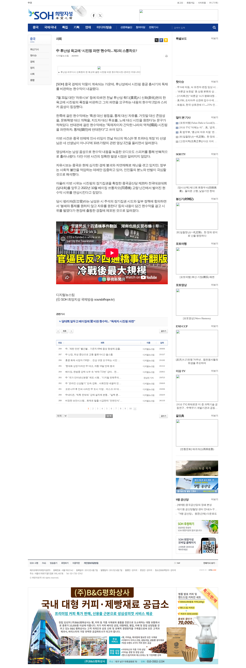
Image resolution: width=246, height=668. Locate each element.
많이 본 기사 (183, 117)
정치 (32, 67)
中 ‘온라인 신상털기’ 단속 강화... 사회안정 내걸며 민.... (93, 383)
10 (130, 408)
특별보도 (181, 38)
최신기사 (34, 49)
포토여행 (181, 243)
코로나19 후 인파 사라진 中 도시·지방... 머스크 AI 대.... (93, 389)
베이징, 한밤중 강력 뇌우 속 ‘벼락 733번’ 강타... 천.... (92, 371)
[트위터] (157, 40)
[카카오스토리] (166, 40)
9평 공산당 (182, 499)
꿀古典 (180, 415)
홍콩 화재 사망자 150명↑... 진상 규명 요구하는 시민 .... (92, 360)
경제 (32, 61)
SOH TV (181, 154)
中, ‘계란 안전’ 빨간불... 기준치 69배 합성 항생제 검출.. (93, 348)
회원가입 (190, 3)
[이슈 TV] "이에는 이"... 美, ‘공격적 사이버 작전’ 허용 (208, 127)
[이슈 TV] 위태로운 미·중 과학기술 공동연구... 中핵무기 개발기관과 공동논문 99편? (197, 408)
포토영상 (181, 285)
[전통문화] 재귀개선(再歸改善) (197, 449)
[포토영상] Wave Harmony (197, 318)
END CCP (181, 326)
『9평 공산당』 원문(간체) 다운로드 (197, 513)
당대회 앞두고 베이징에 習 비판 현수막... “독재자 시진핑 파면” (98, 321)
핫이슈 (33, 55)
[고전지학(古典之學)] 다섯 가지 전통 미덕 (202, 141)
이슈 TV (180, 371)
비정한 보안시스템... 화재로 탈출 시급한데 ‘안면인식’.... (93, 400)
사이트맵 (202, 3)
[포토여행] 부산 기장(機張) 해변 (197, 277)
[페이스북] (161, 40)
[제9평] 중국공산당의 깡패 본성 (194, 504)
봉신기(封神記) (185, 199)
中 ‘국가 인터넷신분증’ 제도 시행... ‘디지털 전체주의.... (93, 377)
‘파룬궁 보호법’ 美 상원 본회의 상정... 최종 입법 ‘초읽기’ (208, 91)
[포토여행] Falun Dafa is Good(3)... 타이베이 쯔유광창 (208, 122)
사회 (32, 74)
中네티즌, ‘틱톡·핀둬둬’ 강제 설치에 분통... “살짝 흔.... (93, 395)
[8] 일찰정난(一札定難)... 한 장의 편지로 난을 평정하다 (209, 136)
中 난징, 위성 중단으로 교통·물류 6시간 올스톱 (89, 354)
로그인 (180, 3)
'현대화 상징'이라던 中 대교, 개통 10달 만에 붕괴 (90, 366)
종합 (32, 80)
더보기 (214, 38)
